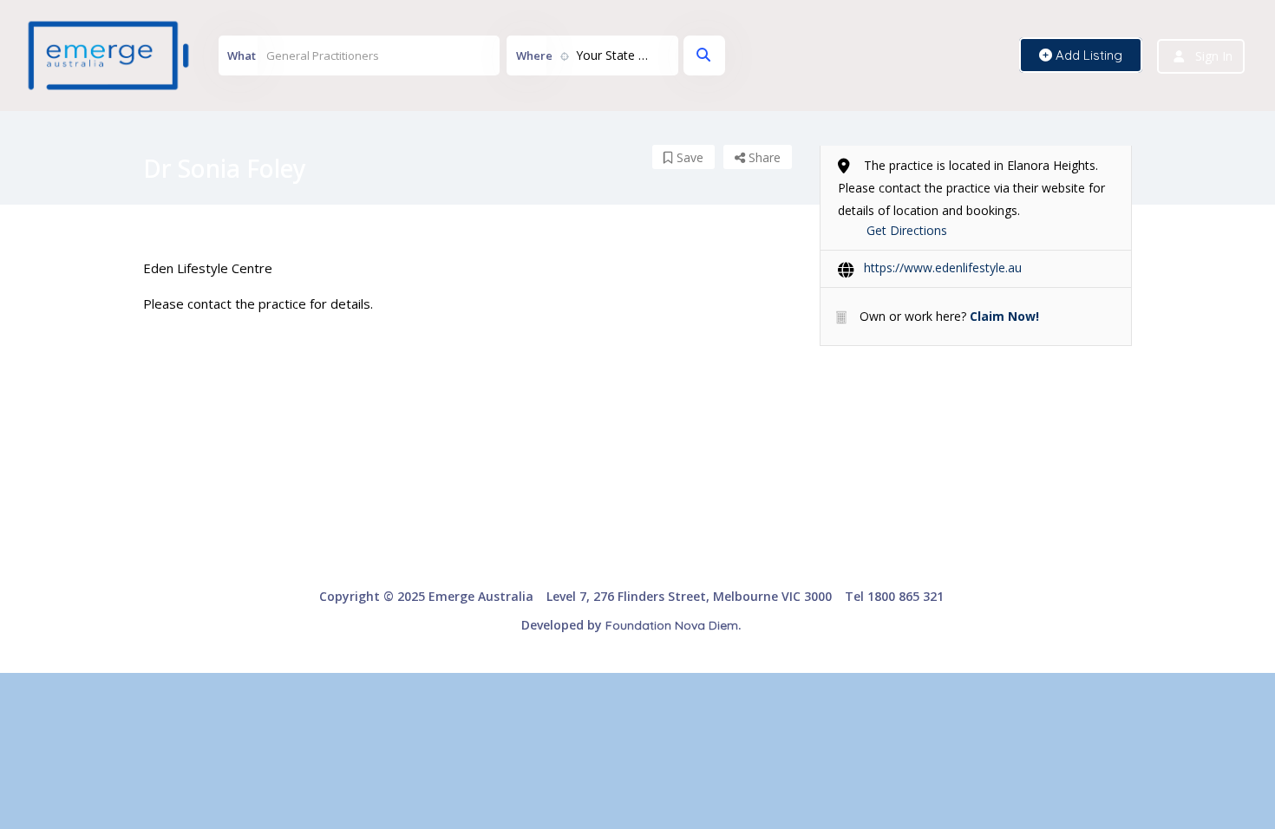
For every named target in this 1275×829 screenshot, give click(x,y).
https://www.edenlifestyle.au (943, 267)
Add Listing (1087, 55)
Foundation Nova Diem (671, 625)
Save (688, 157)
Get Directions (906, 230)
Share (763, 157)
